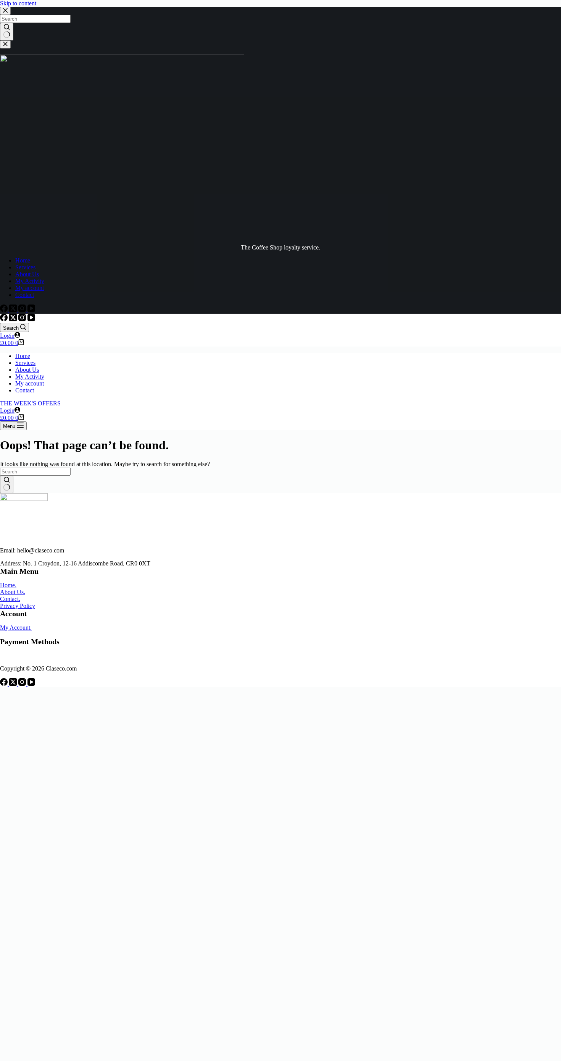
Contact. (10, 599)
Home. (8, 585)
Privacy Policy (17, 606)
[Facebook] (4, 310)
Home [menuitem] (22, 260)
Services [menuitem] (25, 267)
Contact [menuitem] (24, 295)
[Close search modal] (5, 11)
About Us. (12, 592)
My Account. (16, 627)
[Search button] (6, 31)
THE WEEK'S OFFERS (30, 403)
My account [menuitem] (29, 288)
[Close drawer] (5, 44)
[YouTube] (31, 310)
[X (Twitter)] (13, 310)
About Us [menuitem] (27, 274)
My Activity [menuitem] (29, 281)
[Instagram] (22, 310)
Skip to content (18, 3)
